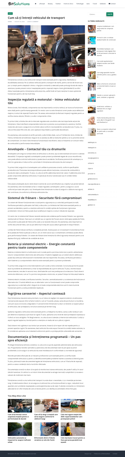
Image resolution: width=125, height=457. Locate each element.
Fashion (58, 4)
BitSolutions (11, 454)
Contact (113, 4)
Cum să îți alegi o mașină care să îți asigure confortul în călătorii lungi (46, 416)
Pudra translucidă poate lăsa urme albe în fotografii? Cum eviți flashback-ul (106, 120)
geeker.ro (91, 205)
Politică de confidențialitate (102, 454)
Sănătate (103, 4)
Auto (88, 4)
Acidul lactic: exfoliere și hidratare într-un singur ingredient (104, 109)
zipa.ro (90, 168)
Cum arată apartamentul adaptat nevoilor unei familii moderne (105, 63)
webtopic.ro (92, 142)
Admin (10, 21)
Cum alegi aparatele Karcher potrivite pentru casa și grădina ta (106, 75)
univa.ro (91, 163)
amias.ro (91, 189)
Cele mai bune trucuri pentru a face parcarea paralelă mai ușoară (73, 440)
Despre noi (88, 454)
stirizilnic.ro (92, 153)
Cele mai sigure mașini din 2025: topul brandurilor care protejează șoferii (71, 416)
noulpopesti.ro (93, 158)
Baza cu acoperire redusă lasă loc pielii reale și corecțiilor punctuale (106, 131)
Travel (95, 4)
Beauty (50, 4)
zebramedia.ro (93, 194)
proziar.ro (91, 174)
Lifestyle (42, 4)
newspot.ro (92, 147)
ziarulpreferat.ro (94, 184)
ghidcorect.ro (93, 179)
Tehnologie (80, 4)
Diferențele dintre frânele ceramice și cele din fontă (44, 439)
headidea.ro (92, 200)
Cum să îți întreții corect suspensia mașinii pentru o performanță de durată (18, 416)
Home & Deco (68, 4)
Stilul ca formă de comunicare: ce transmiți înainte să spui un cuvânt (106, 86)
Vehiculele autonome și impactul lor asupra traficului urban (19, 440)
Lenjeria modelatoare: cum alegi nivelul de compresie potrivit (105, 28)
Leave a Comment (32, 21)
